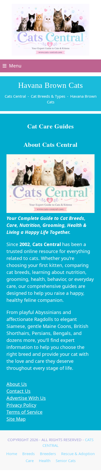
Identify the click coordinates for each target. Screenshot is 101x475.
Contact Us (18, 391)
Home (11, 453)
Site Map (16, 419)
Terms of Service (24, 412)
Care (30, 460)
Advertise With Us (26, 398)
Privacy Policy (21, 405)
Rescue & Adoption (78, 453)
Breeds (28, 453)
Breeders (48, 453)
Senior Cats (66, 460)
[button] (12, 66)
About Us (16, 384)
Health (45, 460)
